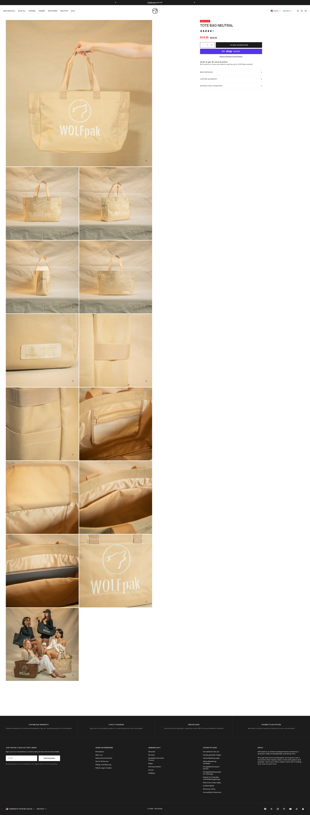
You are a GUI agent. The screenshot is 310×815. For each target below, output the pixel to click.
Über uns (98, 755)
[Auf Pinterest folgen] (284, 809)
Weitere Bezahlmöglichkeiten (231, 56)
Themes (42, 11)
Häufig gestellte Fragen (212, 755)
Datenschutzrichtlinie (103, 758)
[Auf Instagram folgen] (278, 809)
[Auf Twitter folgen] (271, 809)
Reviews (151, 755)
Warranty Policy (209, 789)
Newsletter (99, 752)
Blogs (150, 763)
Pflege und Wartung (103, 765)
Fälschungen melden (103, 768)
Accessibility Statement (212, 792)
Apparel (32, 11)
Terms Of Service (101, 761)
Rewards (151, 752)
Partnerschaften (154, 767)
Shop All (22, 11)
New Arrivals (9, 11)
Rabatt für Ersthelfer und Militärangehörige (211, 778)
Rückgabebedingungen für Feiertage (212, 773)
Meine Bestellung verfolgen (209, 762)
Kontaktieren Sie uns (211, 752)
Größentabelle (208, 786)
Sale (73, 11)
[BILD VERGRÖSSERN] (146, 160)
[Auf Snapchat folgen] (303, 809)
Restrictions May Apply (212, 782)
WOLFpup (64, 11)
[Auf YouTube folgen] (290, 809)
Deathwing (52, 11)
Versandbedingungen (211, 758)
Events (151, 770)
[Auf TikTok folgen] (296, 809)
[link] (207, 31)
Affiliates (151, 773)
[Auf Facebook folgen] (265, 809)
